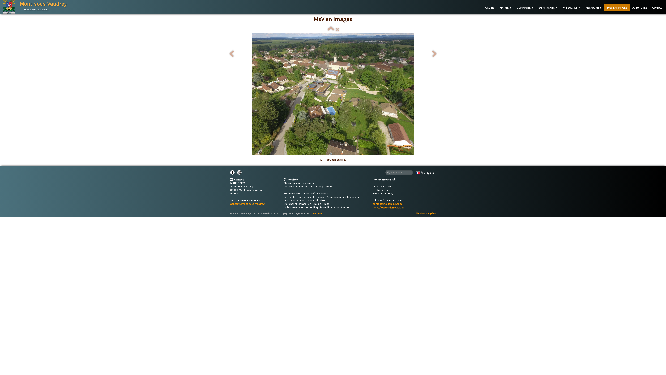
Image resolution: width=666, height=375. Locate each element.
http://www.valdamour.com (388, 207)
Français (427, 173)
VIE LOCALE (571, 7)
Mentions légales (426, 213)
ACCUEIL (489, 7)
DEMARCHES (548, 7)
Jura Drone (317, 213)
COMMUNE (525, 7)
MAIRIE (506, 7)
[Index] (331, 29)
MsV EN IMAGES (617, 7)
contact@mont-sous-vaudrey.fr (248, 203)
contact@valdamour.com (387, 203)
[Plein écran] (337, 29)
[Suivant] (434, 54)
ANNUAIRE (594, 7)
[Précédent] (231, 54)
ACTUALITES (639, 7)
